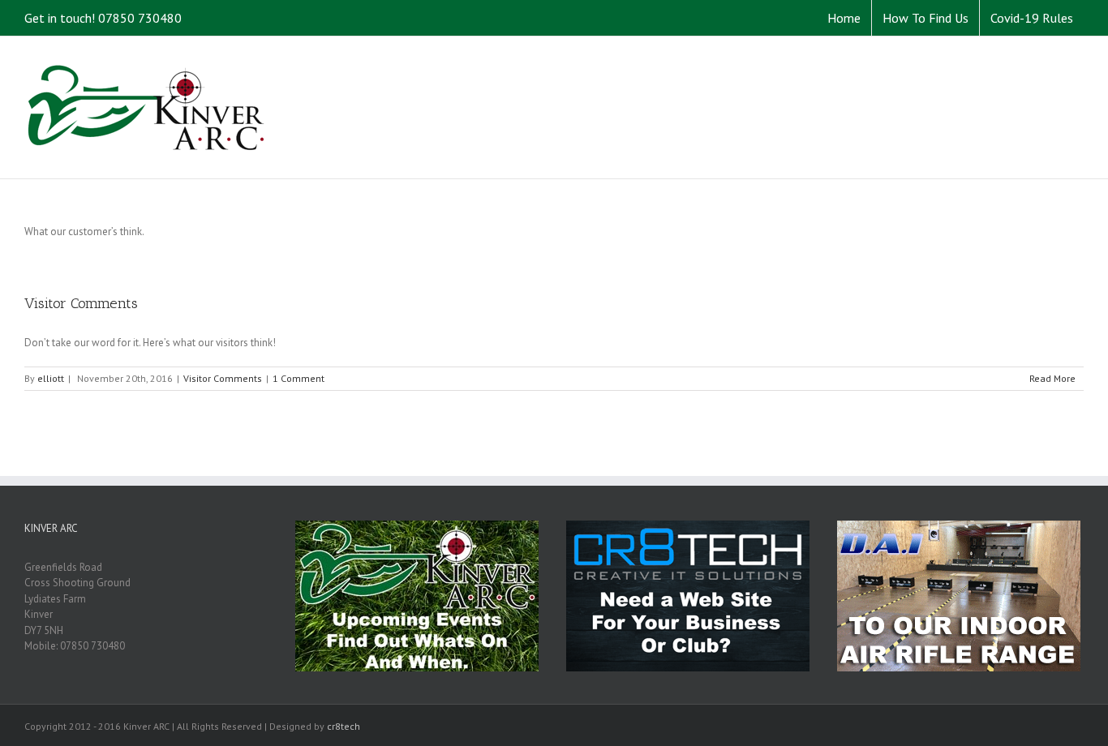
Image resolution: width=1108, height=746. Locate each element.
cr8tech (343, 726)
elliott (50, 378)
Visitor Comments (81, 303)
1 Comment (298, 378)
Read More (1052, 378)
